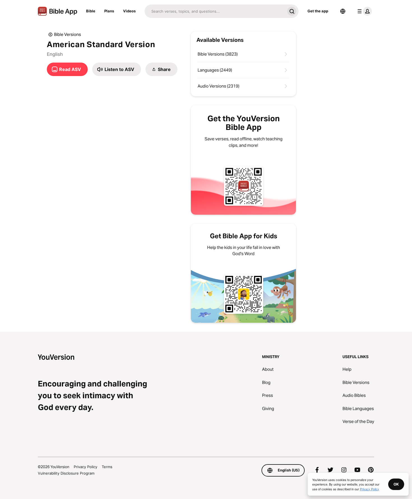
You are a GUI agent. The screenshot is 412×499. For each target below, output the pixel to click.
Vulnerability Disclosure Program (66, 473)
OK (396, 484)
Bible (90, 11)
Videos (129, 11)
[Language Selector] (342, 11)
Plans (109, 11)
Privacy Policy (85, 466)
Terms (107, 466)
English (55, 54)
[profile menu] (363, 11)
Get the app (317, 11)
